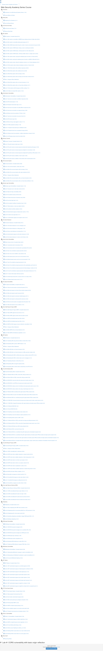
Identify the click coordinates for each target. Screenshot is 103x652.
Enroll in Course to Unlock (51, 648)
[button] (0, 1)
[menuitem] (0, 2)
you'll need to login (56, 647)
